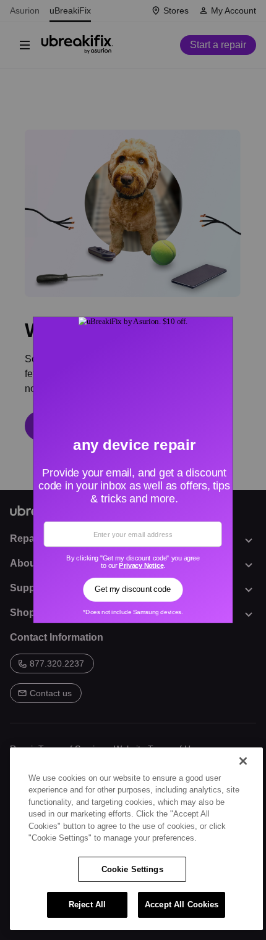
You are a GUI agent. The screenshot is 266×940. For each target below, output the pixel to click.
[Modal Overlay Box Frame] (133, 470)
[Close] (243, 761)
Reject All (87, 904)
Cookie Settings (132, 869)
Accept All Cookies (181, 904)
